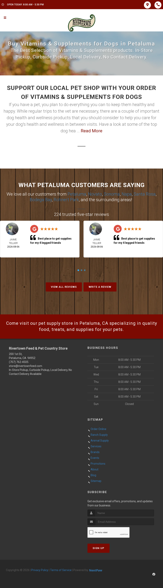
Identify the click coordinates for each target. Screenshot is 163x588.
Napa (127, 194)
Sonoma (112, 194)
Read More (91, 130)
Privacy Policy (39, 570)
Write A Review (100, 286)
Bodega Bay (41, 199)
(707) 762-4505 (18, 362)
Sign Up (98, 548)
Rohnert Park (66, 199)
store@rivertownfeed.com (25, 366)
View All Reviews (64, 286)
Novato (95, 194)
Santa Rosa (145, 194)
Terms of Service (61, 570)
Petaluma (77, 194)
